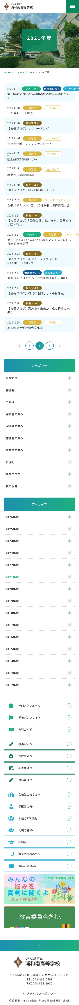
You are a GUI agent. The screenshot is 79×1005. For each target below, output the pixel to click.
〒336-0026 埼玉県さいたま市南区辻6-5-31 (39, 975)
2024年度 (12, 541)
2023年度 (12, 553)
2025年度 (12, 529)
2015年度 (12, 649)
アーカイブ (39, 504)
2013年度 (12, 673)
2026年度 (12, 517)
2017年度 (12, 625)
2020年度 (12, 589)
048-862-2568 (42, 979)
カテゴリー (39, 365)
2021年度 (12, 577)
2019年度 (12, 601)
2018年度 (12, 613)
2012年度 (12, 685)
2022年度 (12, 565)
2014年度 (12, 661)
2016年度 (12, 637)
